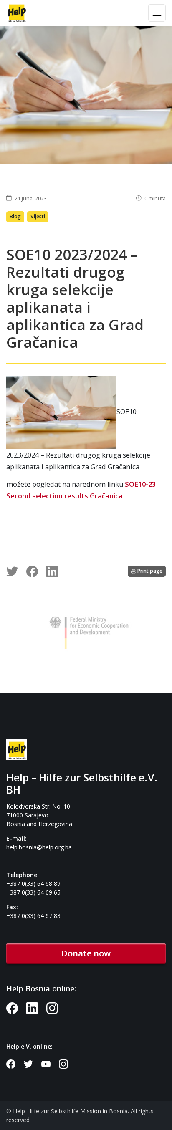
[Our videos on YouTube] (50, 1063)
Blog (15, 216)
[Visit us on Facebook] (16, 1007)
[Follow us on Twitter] (32, 1063)
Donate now (86, 953)
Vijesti (37, 216)
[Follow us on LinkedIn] (36, 1007)
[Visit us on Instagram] (55, 1007)
